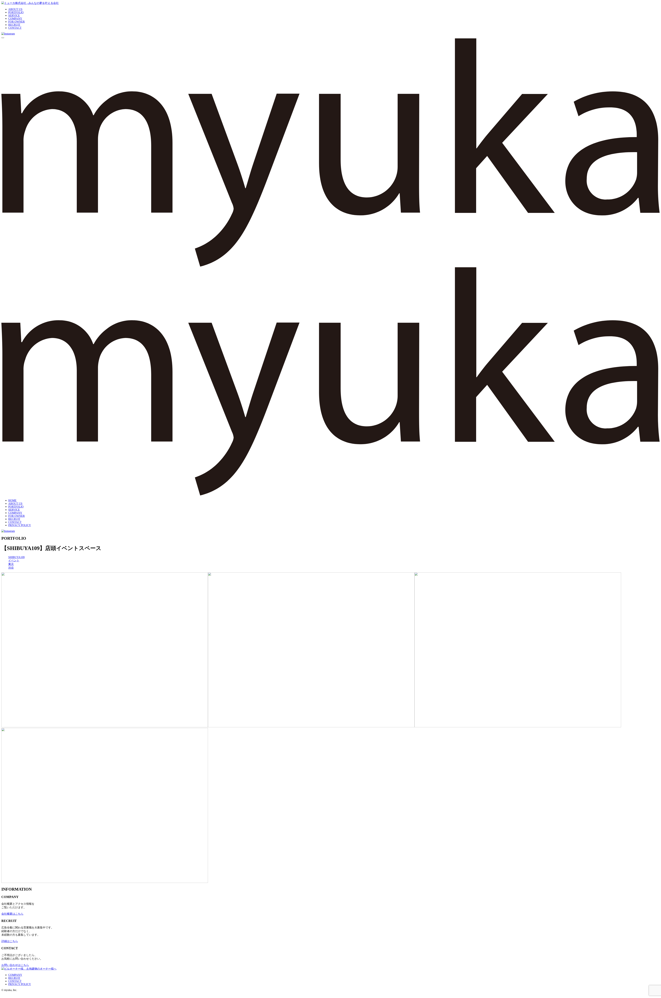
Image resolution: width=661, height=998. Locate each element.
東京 (11, 564)
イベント (13, 560)
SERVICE (14, 15)
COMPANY (15, 18)
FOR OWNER (16, 21)
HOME (12, 500)
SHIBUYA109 (16, 557)
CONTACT (15, 27)
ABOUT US (15, 9)
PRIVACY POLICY (19, 525)
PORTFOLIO (16, 12)
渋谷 (11, 567)
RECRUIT (14, 24)
